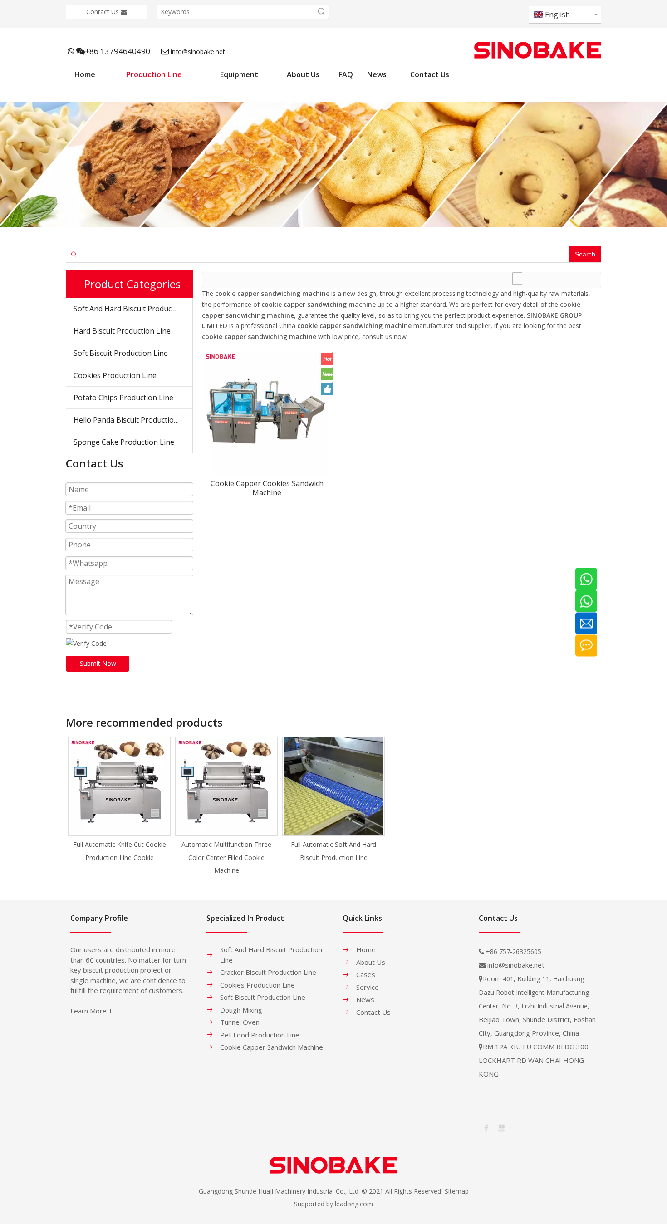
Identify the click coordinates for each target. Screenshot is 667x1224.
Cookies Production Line (115, 375)
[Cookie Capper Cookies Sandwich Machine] (267, 411)
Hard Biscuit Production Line (122, 331)
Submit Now (98, 663)
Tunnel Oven (240, 1022)
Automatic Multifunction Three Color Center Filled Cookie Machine (226, 857)
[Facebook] (485, 1127)
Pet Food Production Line (259, 1034)
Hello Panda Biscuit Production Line (133, 420)
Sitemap (457, 1191)
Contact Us (103, 11)
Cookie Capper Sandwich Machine (271, 1047)
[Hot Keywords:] (322, 12)
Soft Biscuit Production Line (121, 353)
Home (366, 949)
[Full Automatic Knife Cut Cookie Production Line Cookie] (119, 786)
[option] (119, 800)
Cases (365, 974)
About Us (370, 962)
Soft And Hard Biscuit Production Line (133, 309)
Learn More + (91, 1010)
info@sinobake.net (198, 51)
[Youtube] (501, 1127)
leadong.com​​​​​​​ (354, 1203)
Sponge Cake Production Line (124, 442)
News (365, 999)
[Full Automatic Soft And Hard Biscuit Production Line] (333, 786)
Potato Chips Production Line (123, 398)
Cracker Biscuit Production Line (268, 972)
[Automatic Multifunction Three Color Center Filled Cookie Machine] (226, 786)
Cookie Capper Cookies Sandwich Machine (267, 488)
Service (367, 987)
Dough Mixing (241, 1009)
